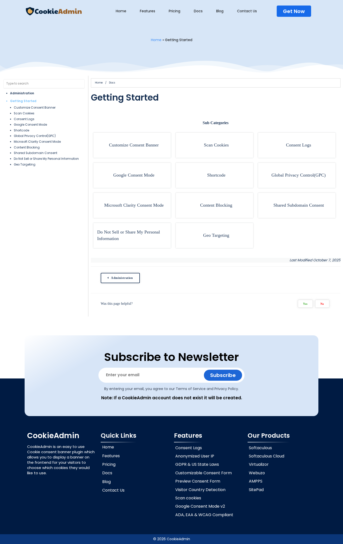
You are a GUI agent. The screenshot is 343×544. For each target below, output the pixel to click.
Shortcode (21, 130)
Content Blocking (27, 147)
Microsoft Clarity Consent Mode (37, 142)
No (322, 303)
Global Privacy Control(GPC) (35, 136)
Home (156, 39)
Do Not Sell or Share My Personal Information (46, 159)
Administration (22, 93)
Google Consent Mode (30, 125)
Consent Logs (24, 119)
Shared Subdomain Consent (35, 153)
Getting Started (23, 101)
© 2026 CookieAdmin (171, 538)
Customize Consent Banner (34, 108)
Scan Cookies (24, 113)
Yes (305, 303)
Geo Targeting (24, 165)
